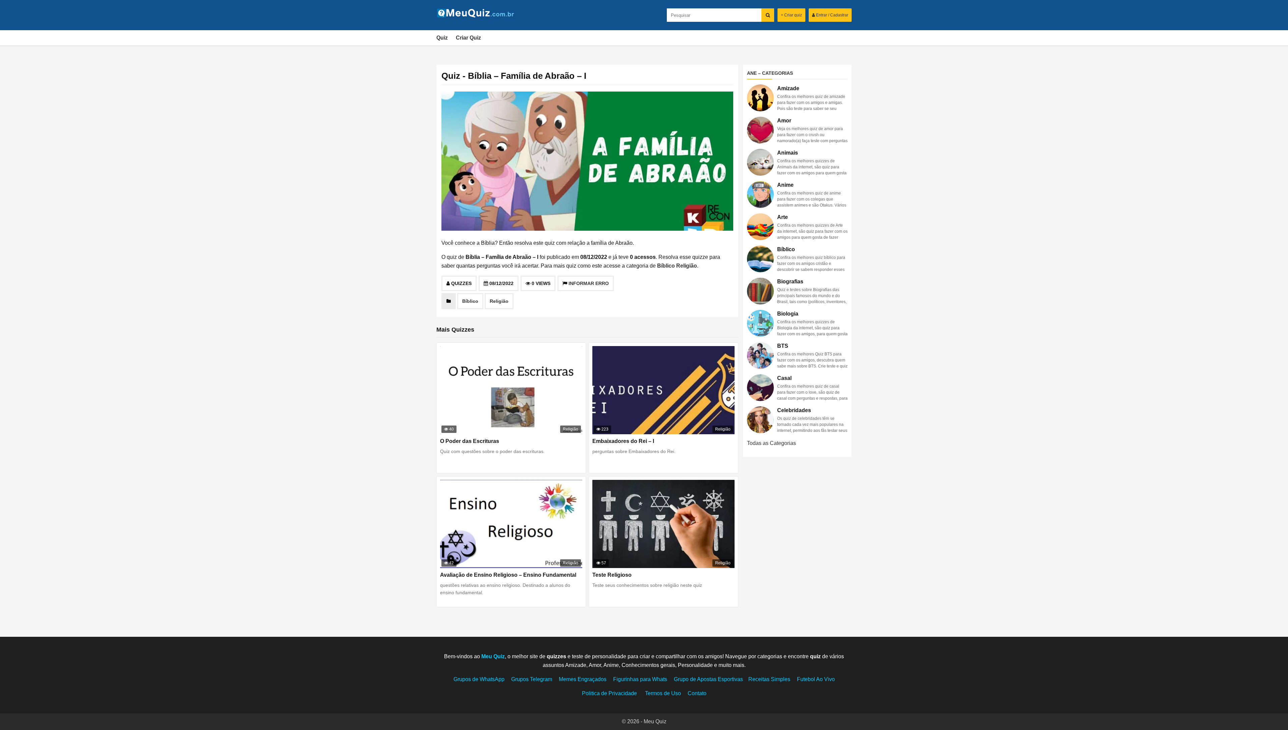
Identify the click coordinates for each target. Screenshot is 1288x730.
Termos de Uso (663, 693)
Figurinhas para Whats (640, 679)
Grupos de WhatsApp (478, 679)
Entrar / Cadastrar (831, 15)
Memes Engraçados (582, 679)
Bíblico (666, 266)
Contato (697, 693)
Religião (686, 266)
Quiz (442, 38)
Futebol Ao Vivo (816, 679)
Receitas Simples (769, 679)
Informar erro (589, 283)
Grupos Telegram (531, 679)
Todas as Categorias (771, 443)
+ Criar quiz (791, 15)
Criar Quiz (468, 38)
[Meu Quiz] (478, 15)
